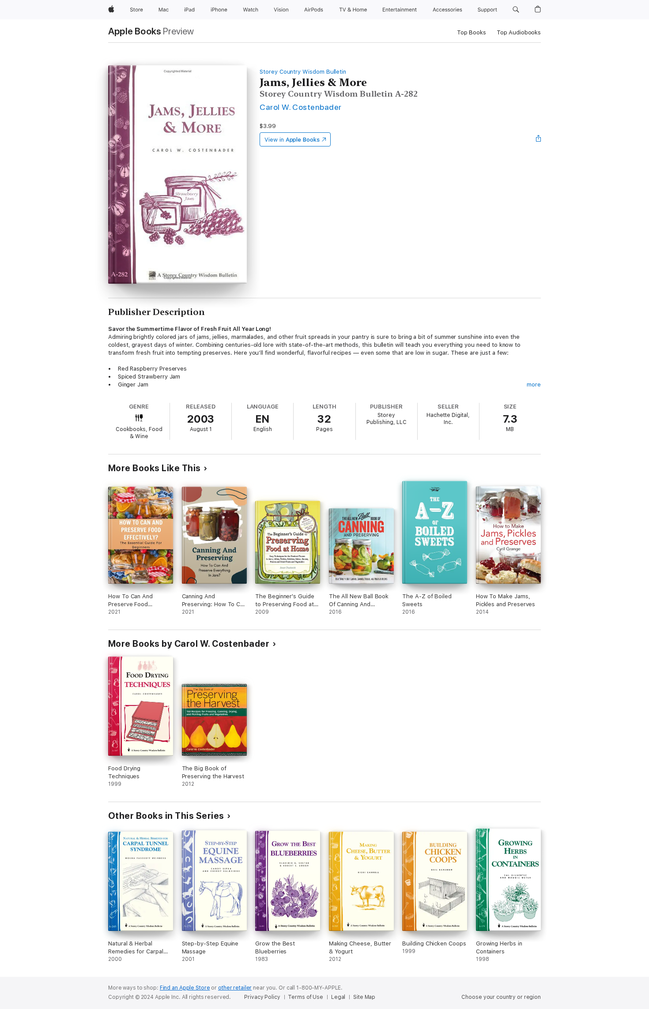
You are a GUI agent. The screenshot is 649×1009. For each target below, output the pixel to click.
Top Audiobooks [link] (519, 32)
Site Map (364, 997)
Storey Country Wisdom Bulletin (303, 71)
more (534, 384)
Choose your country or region (501, 997)
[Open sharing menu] (539, 139)
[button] (516, 9)
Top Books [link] (471, 32)
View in (292, 139)
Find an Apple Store (185, 988)
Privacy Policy (262, 997)
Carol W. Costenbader (301, 107)
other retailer (235, 988)
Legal (338, 997)
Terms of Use (305, 997)
